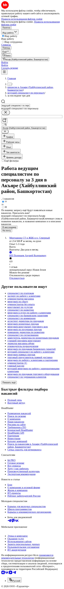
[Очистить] (5, 112)
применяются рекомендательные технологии (27, 556)
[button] (4, 62)
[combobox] (15, 105)
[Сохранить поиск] (4, 120)
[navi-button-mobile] (4, 72)
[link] (6, 55)
